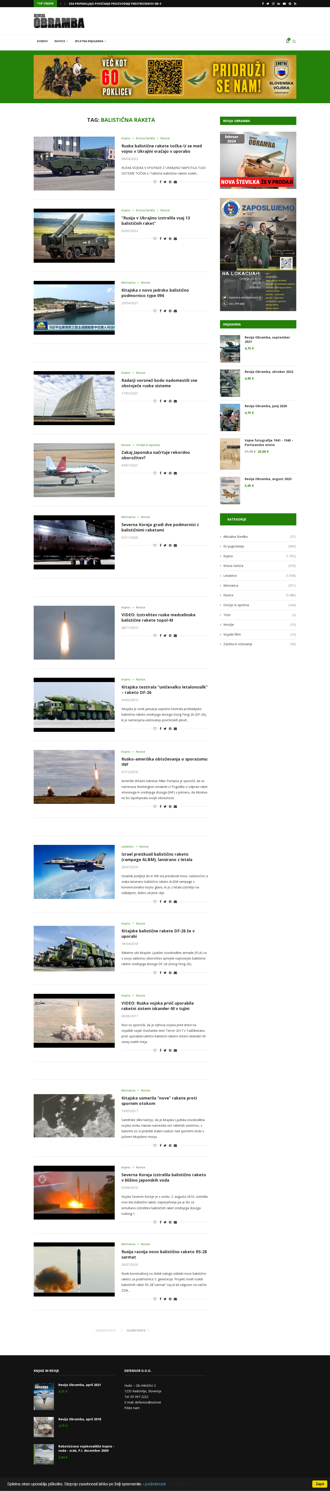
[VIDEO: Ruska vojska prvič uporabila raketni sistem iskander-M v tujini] (74, 1021)
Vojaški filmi (259, 634)
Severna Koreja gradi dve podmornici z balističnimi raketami (160, 527)
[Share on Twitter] (165, 182)
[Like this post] (154, 182)
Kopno (125, 138)
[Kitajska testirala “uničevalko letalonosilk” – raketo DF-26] (74, 705)
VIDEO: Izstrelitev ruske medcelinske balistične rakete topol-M (158, 617)
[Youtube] (284, 3)
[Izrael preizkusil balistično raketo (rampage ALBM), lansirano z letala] (74, 872)
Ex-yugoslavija (259, 546)
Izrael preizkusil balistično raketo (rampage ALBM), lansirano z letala (156, 856)
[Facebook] (263, 3)
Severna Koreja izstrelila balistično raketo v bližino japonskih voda (163, 1177)
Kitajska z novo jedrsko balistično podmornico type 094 (155, 292)
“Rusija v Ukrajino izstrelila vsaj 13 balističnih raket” (155, 220)
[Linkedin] (278, 3)
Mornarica (128, 282)
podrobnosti (155, 1484)
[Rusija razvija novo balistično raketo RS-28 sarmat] (74, 1269)
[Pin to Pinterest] (170, 182)
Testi (259, 615)
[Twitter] (267, 3)
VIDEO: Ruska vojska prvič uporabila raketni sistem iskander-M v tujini (157, 1005)
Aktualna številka (259, 536)
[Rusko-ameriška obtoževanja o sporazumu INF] (74, 777)
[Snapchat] (290, 3)
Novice (60, 41)
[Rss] (295, 3)
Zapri (320, 1484)
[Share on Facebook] (160, 182)
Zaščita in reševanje (259, 644)
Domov (42, 41)
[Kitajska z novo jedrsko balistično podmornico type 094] (74, 308)
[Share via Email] (175, 182)
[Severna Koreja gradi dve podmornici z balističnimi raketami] (74, 542)
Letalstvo (127, 846)
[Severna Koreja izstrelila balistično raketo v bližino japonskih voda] (74, 1193)
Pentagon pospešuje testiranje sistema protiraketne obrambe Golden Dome (127, 4)
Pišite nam (132, 1408)
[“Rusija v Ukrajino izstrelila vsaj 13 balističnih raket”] (74, 235)
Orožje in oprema (148, 445)
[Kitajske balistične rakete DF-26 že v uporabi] (74, 949)
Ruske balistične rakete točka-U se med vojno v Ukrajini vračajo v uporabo (161, 148)
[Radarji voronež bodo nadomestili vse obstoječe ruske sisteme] (74, 398)
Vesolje (259, 624)
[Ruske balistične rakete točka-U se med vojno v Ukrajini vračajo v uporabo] (74, 163)
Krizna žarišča (145, 138)
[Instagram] (273, 3)
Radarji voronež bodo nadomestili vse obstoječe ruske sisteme (159, 383)
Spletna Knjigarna (89, 41)
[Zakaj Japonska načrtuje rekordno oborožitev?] (74, 470)
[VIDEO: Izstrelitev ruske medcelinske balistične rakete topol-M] (74, 633)
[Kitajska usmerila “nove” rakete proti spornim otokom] (74, 1116)
